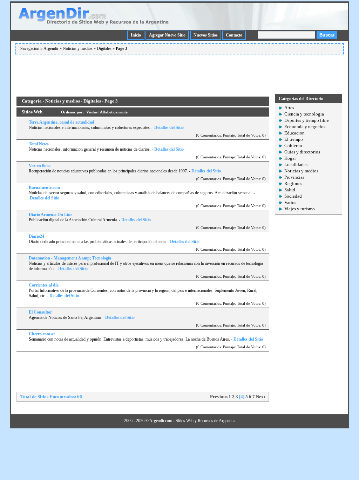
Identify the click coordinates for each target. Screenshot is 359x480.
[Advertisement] (179, 72)
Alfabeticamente (114, 112)
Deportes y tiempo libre (306, 120)
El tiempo (293, 139)
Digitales (104, 48)
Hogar (290, 158)
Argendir (51, 48)
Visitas (91, 112)
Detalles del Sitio (169, 127)
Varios (290, 202)
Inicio (136, 35)
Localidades (295, 164)
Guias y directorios (302, 151)
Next (260, 396)
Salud (289, 189)
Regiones (293, 183)
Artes (289, 107)
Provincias (294, 177)
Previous (219, 396)
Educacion (294, 133)
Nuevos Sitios (206, 35)
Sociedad (293, 196)
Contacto (234, 35)
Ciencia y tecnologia (304, 114)
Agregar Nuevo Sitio (167, 35)
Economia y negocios (304, 126)
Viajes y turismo (299, 208)
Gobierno (293, 145)
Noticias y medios (78, 48)
